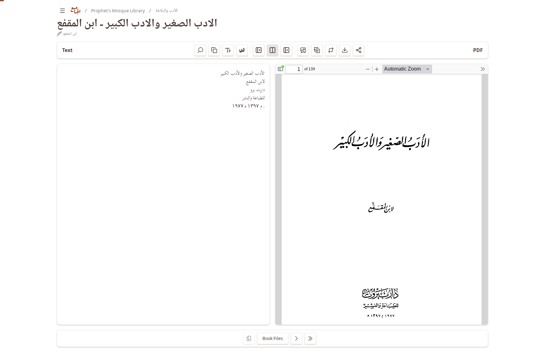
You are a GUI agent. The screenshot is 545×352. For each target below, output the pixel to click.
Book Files (272, 338)
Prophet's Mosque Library (118, 11)
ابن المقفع (70, 34)
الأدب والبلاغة (166, 11)
